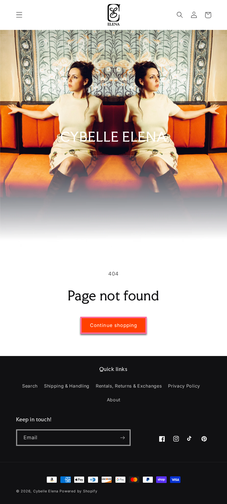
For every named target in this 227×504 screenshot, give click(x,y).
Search (30, 386)
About (113, 399)
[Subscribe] (122, 437)
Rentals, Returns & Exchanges (129, 386)
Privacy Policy (184, 386)
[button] (19, 15)
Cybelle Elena (45, 491)
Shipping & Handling (66, 386)
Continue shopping (113, 325)
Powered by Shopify (78, 491)
